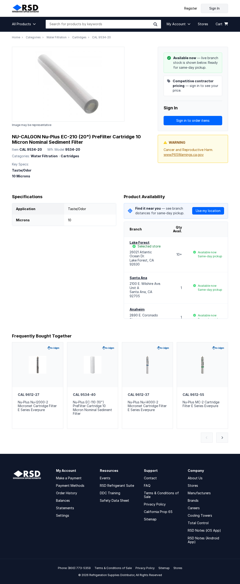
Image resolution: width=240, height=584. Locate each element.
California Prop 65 (158, 512)
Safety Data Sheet (114, 500)
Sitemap (150, 519)
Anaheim (137, 309)
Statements (65, 508)
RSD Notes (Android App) (203, 540)
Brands (193, 500)
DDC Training (110, 493)
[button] (25, 24)
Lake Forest (140, 242)
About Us (195, 478)
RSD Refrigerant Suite (117, 485)
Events (105, 478)
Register (190, 8)
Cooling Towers (200, 515)
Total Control (198, 523)
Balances (63, 500)
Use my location (208, 211)
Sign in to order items (193, 120)
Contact (150, 478)
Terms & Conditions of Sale (161, 495)
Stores (193, 485)
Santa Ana (138, 278)
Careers (194, 508)
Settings (62, 515)
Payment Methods (70, 485)
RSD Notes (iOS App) (204, 530)
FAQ (147, 485)
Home (16, 37)
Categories (33, 37)
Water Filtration (56, 37)
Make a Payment (69, 478)
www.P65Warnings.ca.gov (184, 155)
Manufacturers (199, 493)
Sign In (214, 8)
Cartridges (79, 37)
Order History (66, 493)
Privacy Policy (155, 504)
